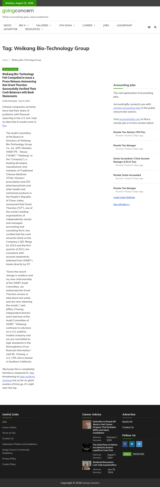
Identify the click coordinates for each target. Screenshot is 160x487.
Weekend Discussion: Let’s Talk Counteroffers (104, 463)
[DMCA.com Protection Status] (134, 455)
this (4, 125)
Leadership (124, 25)
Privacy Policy (9, 458)
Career (87, 25)
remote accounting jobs (127, 107)
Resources (32, 29)
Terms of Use (9, 432)
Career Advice (9, 427)
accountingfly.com (129, 119)
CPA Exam (65, 25)
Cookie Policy (9, 464)
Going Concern (90, 482)
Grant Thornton (10, 69)
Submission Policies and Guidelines (19, 444)
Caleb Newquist (9, 101)
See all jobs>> (121, 204)
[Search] (155, 27)
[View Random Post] (149, 27)
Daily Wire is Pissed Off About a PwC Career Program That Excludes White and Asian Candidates (104, 427)
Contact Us (8, 438)
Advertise (11, 29)
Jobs (106, 25)
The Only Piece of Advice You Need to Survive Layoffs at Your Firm (105, 447)
